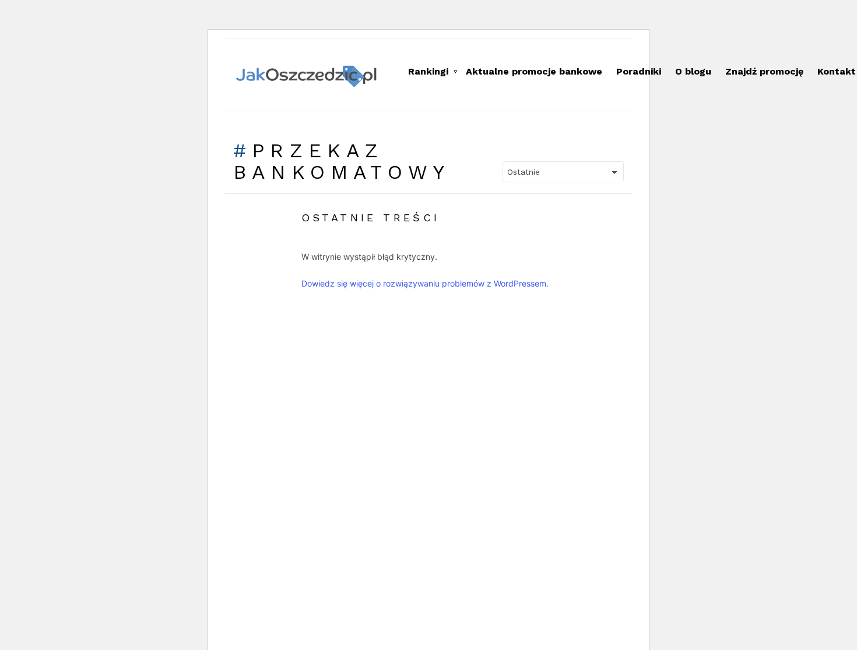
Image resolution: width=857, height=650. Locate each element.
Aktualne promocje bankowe (534, 71)
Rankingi (428, 71)
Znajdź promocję (764, 71)
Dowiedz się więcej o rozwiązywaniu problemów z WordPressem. (425, 283)
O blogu (693, 71)
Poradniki (638, 71)
